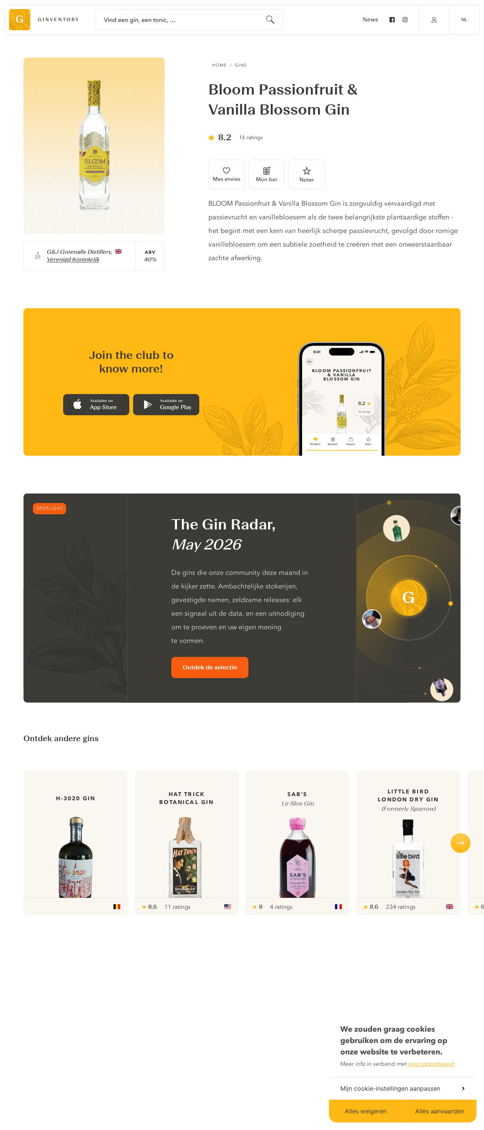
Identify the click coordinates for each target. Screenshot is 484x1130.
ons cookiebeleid (431, 1063)
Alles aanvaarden (439, 1111)
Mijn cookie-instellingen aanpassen (390, 1088)
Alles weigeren (365, 1111)
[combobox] (189, 19)
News (370, 19)
